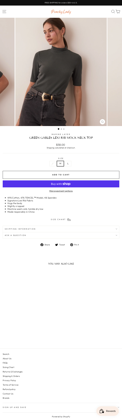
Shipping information (20, 229)
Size (61, 158)
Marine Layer (61, 134)
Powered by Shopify (61, 416)
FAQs (5, 362)
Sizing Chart (8, 367)
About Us (7, 358)
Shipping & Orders (11, 376)
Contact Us (8, 393)
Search (6, 354)
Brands (6, 398)
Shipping (50, 147)
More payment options (61, 191)
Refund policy (9, 389)
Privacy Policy (9, 380)
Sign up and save (15, 407)
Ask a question (15, 235)
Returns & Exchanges (13, 371)
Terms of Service (11, 384)
